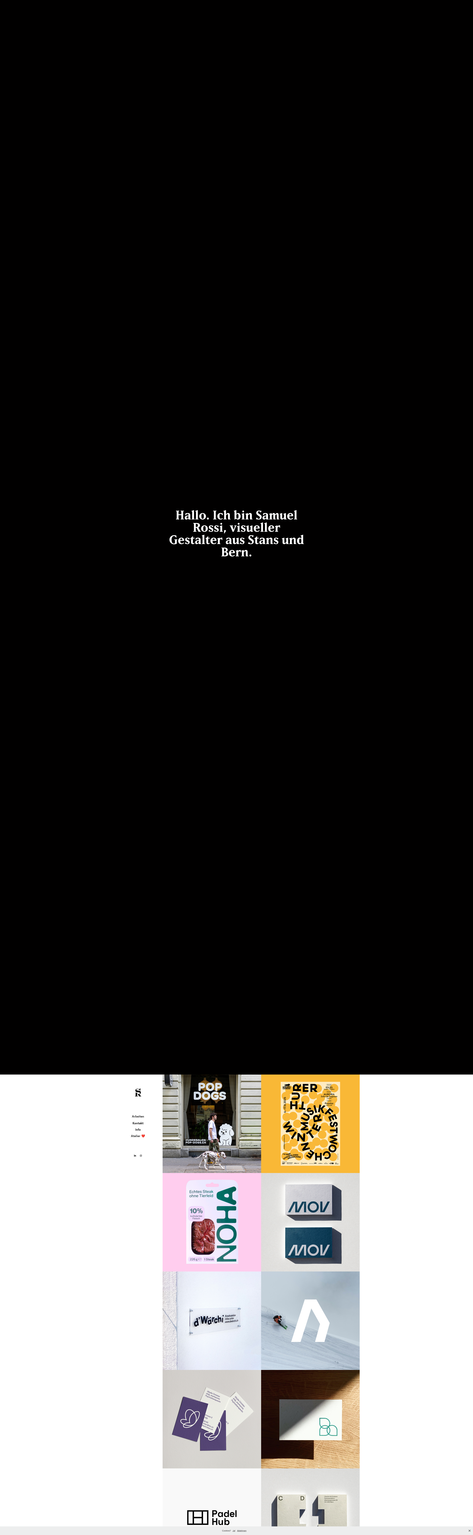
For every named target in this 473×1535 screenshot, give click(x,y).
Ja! (234, 1530)
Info (138, 1129)
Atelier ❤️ (138, 1136)
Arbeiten (138, 1116)
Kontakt (138, 1123)
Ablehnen (241, 1530)
